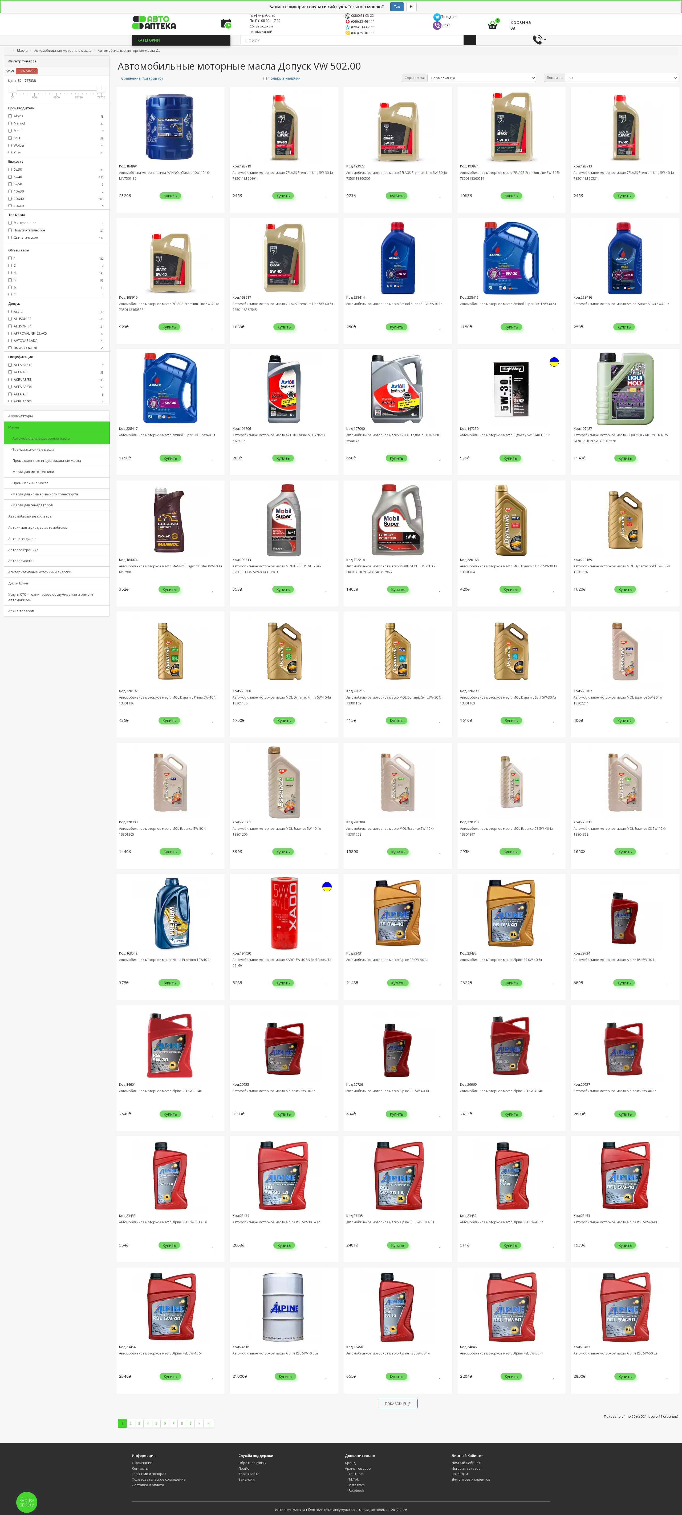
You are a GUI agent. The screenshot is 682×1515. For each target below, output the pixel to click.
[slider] (12, 88)
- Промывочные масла (28, 482)
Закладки (460, 1473)
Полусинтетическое (58, 230)
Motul (58, 131)
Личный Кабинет (466, 1462)
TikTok (353, 1479)
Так (397, 6)
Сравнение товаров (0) (142, 78)
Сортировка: (415, 77)
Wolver (58, 145)
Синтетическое (58, 237)
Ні (411, 6)
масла (364, 1509)
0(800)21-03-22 (362, 15)
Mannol (58, 123)
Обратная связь (252, 1462)
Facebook (356, 1490)
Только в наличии (284, 78)
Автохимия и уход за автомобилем (38, 527)
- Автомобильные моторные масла (39, 438)
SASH (58, 138)
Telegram (449, 16)
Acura (58, 311)
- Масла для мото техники (31, 471)
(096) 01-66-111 (362, 27)
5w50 (58, 184)
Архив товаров (21, 610)
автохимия (380, 1509)
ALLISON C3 (58, 318)
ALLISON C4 (58, 326)
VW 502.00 (28, 71)
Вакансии (246, 1479)
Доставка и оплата (148, 1484)
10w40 (58, 199)
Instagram (356, 1484)
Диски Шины (19, 583)
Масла (13, 427)
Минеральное (58, 223)
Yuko (58, 152)
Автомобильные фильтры (30, 516)
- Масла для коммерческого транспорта (43, 494)
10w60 (58, 206)
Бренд (350, 1462)
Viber (445, 25)
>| (209, 1423)
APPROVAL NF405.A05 (58, 333)
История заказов (466, 1468)
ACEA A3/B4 (58, 386)
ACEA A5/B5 (58, 401)
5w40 (58, 177)
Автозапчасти (20, 560)
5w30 (58, 169)
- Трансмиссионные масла (31, 449)
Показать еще (398, 1403)
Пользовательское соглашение (159, 1479)
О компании (142, 1462)
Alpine (58, 116)
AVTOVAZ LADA (58, 340)
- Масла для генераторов (30, 505)
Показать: (554, 77)
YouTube (355, 1473)
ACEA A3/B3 (58, 379)
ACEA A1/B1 (58, 365)
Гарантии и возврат (149, 1473)
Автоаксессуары (22, 538)
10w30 (58, 191)
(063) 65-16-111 (362, 32)
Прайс (243, 1468)
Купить (170, 195)
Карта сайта (248, 1473)
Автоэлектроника (23, 549)
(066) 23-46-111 (362, 21)
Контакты (140, 1468)
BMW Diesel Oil (58, 348)
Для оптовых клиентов (471, 1479)
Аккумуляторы (20, 416)
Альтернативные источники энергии (39, 572)
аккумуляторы (345, 1509)
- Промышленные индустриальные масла (44, 460)
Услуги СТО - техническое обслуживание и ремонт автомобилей (51, 597)
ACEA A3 (58, 372)
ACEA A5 (58, 394)
